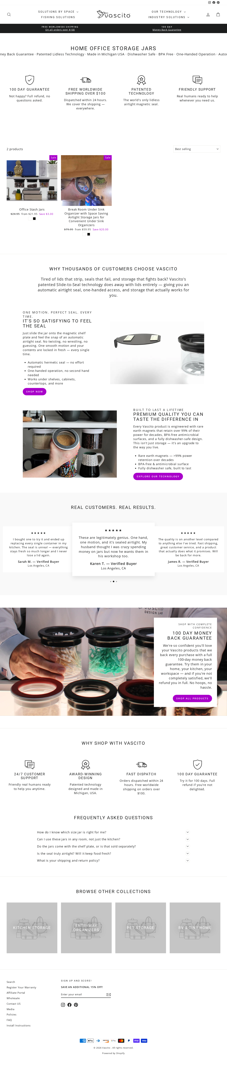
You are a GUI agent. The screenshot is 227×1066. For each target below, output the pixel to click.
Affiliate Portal (16, 992)
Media (10, 1009)
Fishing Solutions (58, 17)
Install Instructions (19, 1025)
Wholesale (13, 998)
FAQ (9, 1020)
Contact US (14, 1003)
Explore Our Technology (158, 476)
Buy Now (32, 202)
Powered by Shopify (113, 1053)
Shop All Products (192, 698)
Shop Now (34, 391)
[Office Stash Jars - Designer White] (29, 218)
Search (11, 982)
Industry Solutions (167, 17)
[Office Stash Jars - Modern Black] (34, 218)
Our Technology (167, 11)
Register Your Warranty (21, 987)
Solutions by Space (57, 11)
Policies (11, 1014)
